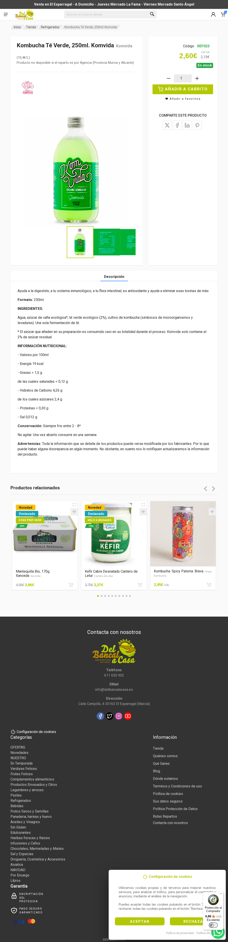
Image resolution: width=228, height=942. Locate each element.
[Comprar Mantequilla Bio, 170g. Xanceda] (71, 585)
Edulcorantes (20, 832)
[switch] (213, 925)
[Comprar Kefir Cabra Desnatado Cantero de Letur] (140, 585)
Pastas (16, 795)
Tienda (31, 27)
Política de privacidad (180, 933)
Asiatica (16, 864)
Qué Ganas (161, 763)
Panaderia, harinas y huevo (31, 817)
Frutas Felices (21, 774)
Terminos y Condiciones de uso (177, 786)
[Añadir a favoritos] (74, 511)
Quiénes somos (165, 756)
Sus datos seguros (168, 801)
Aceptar (139, 921)
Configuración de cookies (36, 732)
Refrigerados (50, 27)
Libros (15, 880)
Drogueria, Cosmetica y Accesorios (37, 859)
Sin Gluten (18, 827)
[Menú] (221, 894)
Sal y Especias (21, 854)
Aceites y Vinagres (25, 822)
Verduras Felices (23, 769)
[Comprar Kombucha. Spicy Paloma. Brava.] (209, 585)
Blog (156, 771)
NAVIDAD (17, 870)
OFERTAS (17, 747)
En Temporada (21, 763)
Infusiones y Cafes (25, 843)
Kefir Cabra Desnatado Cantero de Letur (111, 573)
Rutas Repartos (165, 816)
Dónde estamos (165, 779)
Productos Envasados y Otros (33, 785)
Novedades (19, 753)
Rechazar (194, 921)
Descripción (114, 277)
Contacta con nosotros (170, 823)
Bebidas (16, 806)
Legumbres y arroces (27, 790)
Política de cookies (209, 933)
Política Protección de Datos (175, 809)
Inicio (17, 27)
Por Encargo (19, 875)
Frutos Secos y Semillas (29, 811)
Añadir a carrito (186, 89)
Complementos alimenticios (32, 779)
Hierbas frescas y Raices (30, 838)
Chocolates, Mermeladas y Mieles (37, 848)
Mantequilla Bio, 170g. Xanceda (33, 573)
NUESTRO (18, 758)
